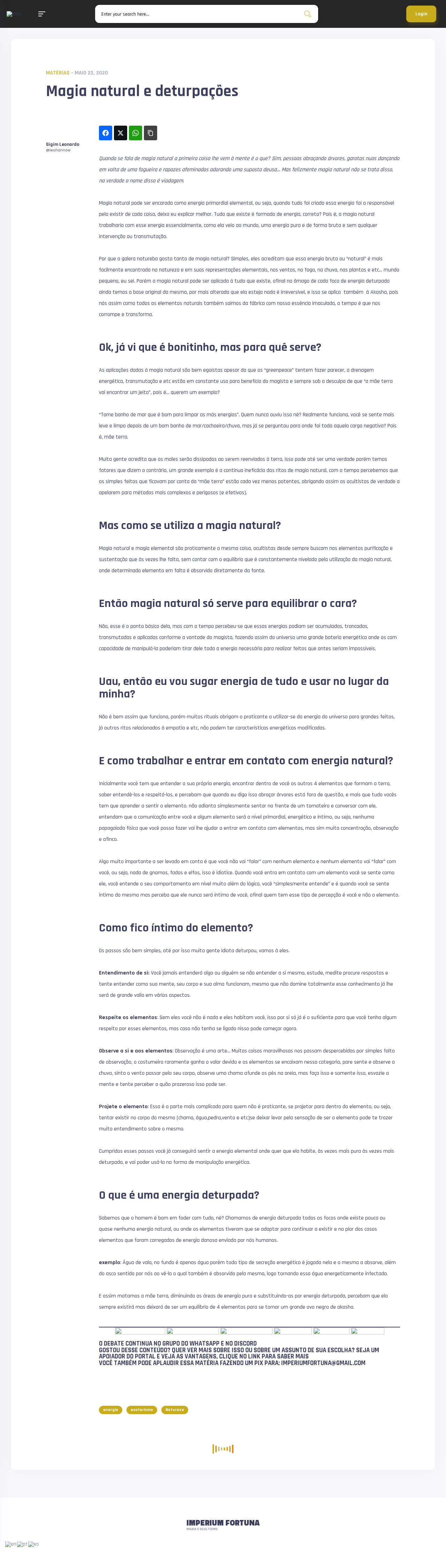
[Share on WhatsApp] (135, 133)
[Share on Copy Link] (150, 133)
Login (421, 14)
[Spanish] (34, 1544)
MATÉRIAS (58, 73)
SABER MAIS (293, 1357)
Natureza (175, 1409)
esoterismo (142, 1409)
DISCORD (245, 1344)
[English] (11, 1544)
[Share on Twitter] (120, 133)
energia (110, 1409)
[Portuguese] (22, 1544)
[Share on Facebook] (105, 133)
